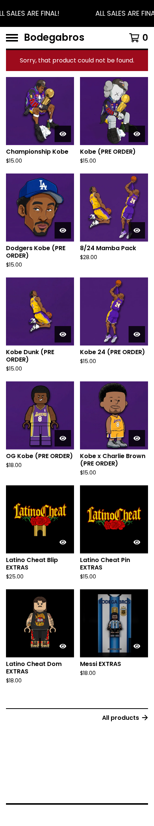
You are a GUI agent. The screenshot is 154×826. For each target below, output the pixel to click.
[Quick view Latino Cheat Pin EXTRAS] (137, 542)
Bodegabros (54, 38)
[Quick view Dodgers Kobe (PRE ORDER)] (63, 230)
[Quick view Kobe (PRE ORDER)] (137, 134)
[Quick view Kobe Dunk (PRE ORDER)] (63, 334)
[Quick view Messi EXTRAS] (137, 646)
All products (120, 717)
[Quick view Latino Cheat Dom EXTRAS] (63, 646)
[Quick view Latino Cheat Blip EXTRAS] (63, 542)
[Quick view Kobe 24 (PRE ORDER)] (137, 334)
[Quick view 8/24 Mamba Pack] (137, 230)
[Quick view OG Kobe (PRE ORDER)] (63, 438)
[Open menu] (12, 37)
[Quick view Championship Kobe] (63, 134)
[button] (77, 13)
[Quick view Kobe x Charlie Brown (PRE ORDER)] (137, 438)
